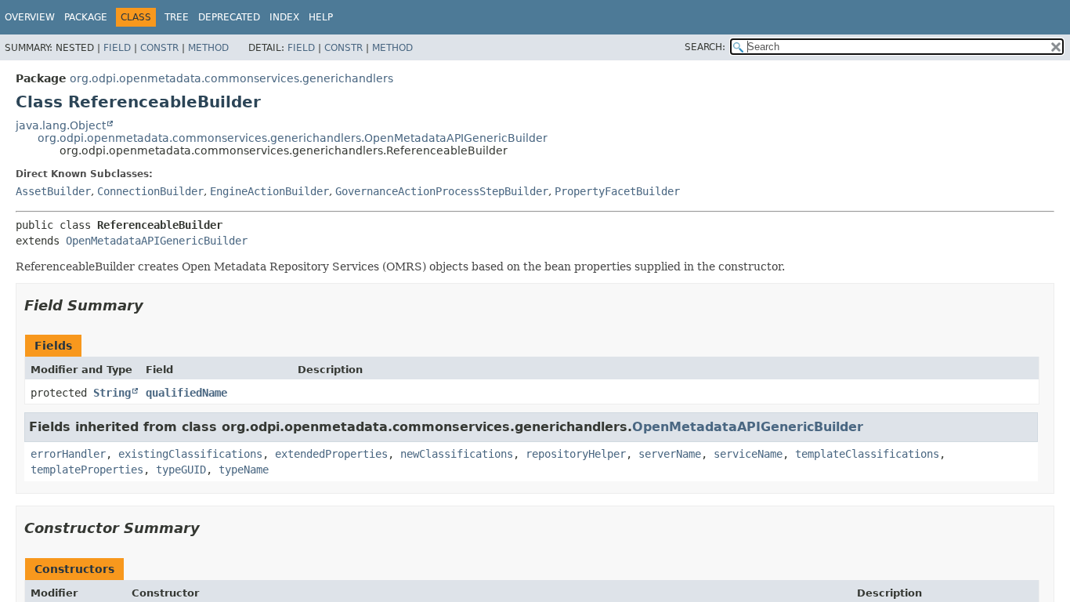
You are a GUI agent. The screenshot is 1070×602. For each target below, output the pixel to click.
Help (321, 17)
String (112, 392)
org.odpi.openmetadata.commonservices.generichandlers (231, 78)
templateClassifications (867, 454)
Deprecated (229, 17)
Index (284, 17)
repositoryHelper (576, 454)
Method (208, 47)
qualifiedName (186, 392)
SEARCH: (705, 47)
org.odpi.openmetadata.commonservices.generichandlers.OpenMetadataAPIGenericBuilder (293, 138)
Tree (176, 17)
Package (85, 17)
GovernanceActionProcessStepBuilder (441, 191)
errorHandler (68, 454)
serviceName (748, 454)
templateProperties (87, 469)
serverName (669, 454)
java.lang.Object (61, 125)
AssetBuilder (53, 191)
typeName (244, 469)
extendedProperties (331, 454)
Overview (30, 17)
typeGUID (181, 469)
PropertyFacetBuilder (617, 191)
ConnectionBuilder (150, 191)
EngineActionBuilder (269, 191)
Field (117, 47)
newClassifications (456, 454)
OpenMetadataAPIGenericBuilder (157, 240)
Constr (159, 47)
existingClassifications (190, 454)
